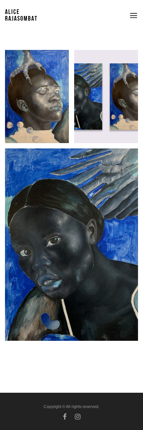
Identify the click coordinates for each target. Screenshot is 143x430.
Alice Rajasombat (21, 15)
